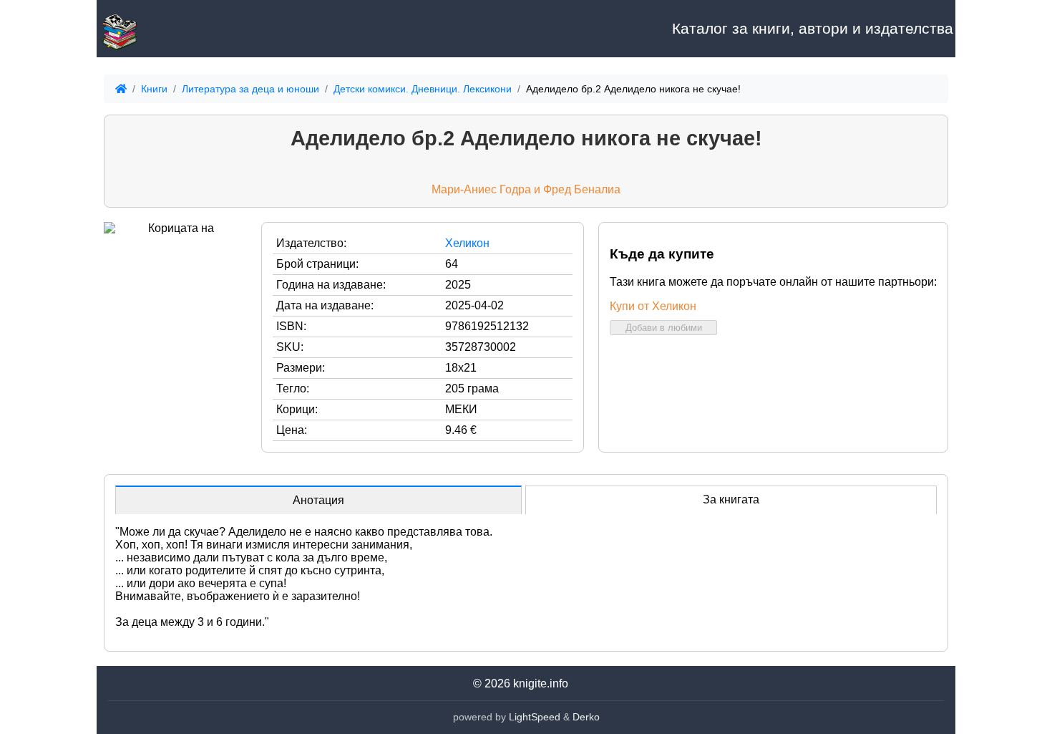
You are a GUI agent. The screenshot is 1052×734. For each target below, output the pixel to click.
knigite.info (540, 683)
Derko (586, 717)
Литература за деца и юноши (250, 89)
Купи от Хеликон (653, 306)
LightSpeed (534, 717)
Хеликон (467, 243)
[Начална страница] (168, 28)
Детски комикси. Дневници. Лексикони (422, 89)
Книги (154, 89)
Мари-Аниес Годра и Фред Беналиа (526, 189)
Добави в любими (663, 327)
